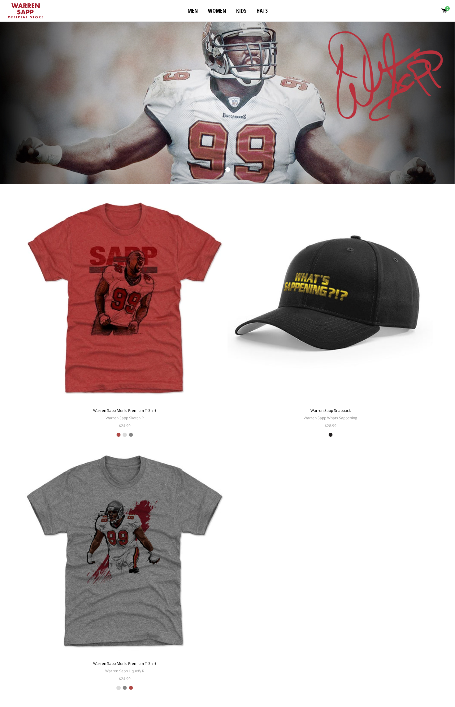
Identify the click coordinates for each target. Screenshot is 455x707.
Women (217, 10)
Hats (262, 10)
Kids (241, 10)
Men (193, 10)
